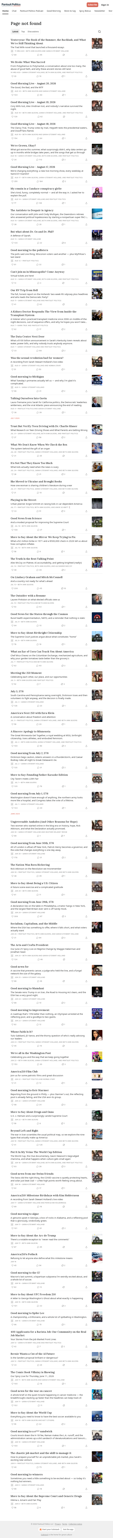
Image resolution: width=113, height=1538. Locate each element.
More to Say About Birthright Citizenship (36, 632)
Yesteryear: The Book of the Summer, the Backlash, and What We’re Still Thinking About (48, 41)
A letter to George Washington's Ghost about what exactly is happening (47, 1298)
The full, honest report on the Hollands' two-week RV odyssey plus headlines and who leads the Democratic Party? (49, 295)
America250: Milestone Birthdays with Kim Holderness (45, 1195)
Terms (64, 1524)
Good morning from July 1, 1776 (29, 793)
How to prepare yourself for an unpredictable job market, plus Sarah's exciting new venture (46, 1458)
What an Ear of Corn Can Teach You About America (42, 651)
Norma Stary (55, 366)
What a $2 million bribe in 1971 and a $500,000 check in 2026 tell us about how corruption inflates (49, 542)
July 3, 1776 (17, 691)
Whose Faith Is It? (22, 1031)
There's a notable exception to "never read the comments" (40, 1239)
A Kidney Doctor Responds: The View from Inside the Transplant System (44, 313)
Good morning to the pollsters (29, 250)
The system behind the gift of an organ (30, 448)
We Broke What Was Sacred (28, 62)
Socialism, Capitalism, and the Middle (34, 923)
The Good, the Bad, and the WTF (27, 87)
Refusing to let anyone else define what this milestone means (42, 1258)
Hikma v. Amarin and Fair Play (26, 1499)
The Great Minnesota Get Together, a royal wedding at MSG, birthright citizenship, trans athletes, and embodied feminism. (46, 737)
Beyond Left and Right (24, 1130)
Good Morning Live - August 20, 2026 (33, 83)
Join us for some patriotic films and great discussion (37, 1075)
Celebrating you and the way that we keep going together (40, 1056)
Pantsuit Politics (74, 72)
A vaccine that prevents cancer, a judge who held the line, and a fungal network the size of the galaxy (46, 972)
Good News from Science (26, 518)
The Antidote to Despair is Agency (32, 210)
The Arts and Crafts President (29, 945)
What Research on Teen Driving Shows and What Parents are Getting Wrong (49, 430)
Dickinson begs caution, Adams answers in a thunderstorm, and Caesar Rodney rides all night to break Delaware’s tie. (47, 758)
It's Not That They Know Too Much (32, 463)
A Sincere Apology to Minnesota (30, 731)
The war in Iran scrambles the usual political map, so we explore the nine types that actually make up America (47, 1136)
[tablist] (25, 32)
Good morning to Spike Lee (27, 1313)
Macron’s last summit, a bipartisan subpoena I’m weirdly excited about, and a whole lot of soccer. (49, 1278)
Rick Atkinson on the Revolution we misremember (36, 868)
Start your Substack (50, 1529)
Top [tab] (23, 31)
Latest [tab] (15, 31)
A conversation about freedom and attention (33, 716)
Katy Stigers (48, 1420)
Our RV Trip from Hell (24, 290)
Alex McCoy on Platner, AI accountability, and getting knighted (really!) (46, 562)
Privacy (58, 1524)
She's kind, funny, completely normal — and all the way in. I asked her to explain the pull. (47, 194)
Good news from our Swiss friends (32, 1173)
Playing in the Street (23, 500)
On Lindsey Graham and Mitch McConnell (37, 577)
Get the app (68, 1529)
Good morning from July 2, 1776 (30, 753)
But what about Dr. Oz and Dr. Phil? (32, 231)
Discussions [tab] (33, 31)
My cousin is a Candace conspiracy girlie (36, 188)
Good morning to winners (27, 1474)
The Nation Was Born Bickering (30, 864)
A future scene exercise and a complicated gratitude (37, 887)
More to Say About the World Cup (31, 1412)
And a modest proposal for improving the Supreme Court (40, 522)
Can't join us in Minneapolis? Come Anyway (37, 271)
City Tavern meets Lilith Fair (25, 778)
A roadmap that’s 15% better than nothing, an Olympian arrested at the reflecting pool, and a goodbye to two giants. (47, 1015)
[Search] (99, 32)
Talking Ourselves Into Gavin (29, 398)
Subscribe (92, 4)
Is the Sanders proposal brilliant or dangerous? (34, 1357)
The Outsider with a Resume (28, 595)
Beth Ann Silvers (34, 51)
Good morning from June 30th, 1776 (32, 843)
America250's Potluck (24, 1254)
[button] (5, 11)
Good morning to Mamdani (27, 988)
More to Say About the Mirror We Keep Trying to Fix (43, 537)
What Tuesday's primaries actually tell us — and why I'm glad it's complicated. (43, 382)
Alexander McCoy (63, 566)
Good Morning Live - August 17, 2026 (33, 167)
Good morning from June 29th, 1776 (32, 902)
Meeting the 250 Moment (26, 673)
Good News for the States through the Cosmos (39, 614)
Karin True (22, 325)
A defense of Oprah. (21, 235)
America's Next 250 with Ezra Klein (32, 713)
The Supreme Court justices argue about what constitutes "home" (44, 636)
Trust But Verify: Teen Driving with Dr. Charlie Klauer (44, 426)
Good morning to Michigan (27, 376)
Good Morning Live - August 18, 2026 (33, 123)
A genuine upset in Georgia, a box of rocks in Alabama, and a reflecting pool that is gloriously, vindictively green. (49, 1219)
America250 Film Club (24, 1071)
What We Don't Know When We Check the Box (39, 444)
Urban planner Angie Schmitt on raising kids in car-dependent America (46, 503)
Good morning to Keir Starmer (30, 1090)
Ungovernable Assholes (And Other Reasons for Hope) (44, 821)
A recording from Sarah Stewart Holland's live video (37, 361)
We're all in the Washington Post (31, 1053)
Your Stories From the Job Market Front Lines (33, 1339)
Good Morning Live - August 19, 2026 (33, 102)
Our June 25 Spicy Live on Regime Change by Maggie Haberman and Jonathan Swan (45, 950)
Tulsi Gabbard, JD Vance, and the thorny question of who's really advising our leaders (48, 1037)
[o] (97, 43)
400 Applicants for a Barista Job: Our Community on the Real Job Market (48, 1333)
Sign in (105, 4)
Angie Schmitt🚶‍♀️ (63, 507)
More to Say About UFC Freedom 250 (33, 1294)
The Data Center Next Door (28, 336)
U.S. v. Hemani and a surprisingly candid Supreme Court (39, 1115)
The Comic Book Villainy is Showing (33, 1372)
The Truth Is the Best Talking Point (32, 558)
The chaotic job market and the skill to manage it (41, 1453)
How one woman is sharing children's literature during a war (41, 485)
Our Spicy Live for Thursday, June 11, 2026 (32, 1376)
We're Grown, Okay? (23, 145)
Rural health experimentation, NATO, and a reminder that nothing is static (48, 617)
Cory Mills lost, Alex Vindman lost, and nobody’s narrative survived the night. (46, 107)
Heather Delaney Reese (56, 832)
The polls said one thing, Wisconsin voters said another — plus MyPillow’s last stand (48, 255)
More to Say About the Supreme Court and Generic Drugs (46, 1496)
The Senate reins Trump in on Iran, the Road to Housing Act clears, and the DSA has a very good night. (48, 994)
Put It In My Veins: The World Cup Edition (36, 1152)
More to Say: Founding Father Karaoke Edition (39, 774)
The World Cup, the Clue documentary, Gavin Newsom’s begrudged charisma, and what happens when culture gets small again (45, 1157)
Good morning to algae (25, 1213)
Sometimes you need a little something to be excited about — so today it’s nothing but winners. (48, 1480)
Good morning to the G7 (25, 1272)
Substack (44, 1534)
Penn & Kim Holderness (55, 1203)
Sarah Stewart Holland (57, 51)
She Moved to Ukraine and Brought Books (36, 481)
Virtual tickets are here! (22, 275)
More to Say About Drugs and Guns (32, 1112)
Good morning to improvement (30, 1010)
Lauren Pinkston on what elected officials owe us (35, 599)
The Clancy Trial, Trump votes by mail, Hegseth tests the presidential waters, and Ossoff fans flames (49, 129)
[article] (56, 47)
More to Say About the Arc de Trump (33, 1235)
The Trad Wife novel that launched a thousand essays (37, 47)
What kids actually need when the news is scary (35, 466)
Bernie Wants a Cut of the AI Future (33, 1353)
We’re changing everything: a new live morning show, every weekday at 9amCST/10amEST (47, 172)
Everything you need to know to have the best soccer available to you (46, 1416)
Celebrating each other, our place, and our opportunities (39, 676)
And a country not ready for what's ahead (32, 581)
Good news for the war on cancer (31, 1391)
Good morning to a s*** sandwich (31, 1431)
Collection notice (75, 1524)
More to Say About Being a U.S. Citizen (34, 883)
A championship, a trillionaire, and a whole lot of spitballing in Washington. (49, 1316)
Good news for (20, 966)
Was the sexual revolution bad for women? (37, 358)
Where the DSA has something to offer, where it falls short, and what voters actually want (49, 929)
